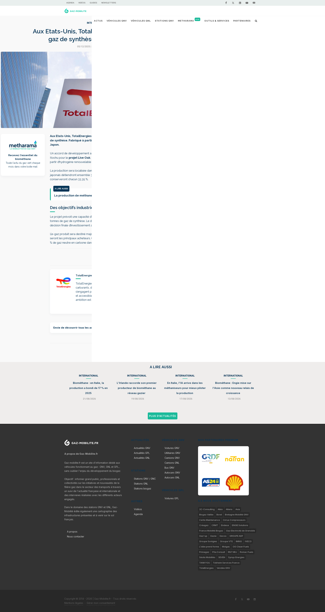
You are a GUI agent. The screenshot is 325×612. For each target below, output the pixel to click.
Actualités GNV (142, 448)
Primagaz (204, 552)
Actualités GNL (142, 457)
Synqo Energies (236, 557)
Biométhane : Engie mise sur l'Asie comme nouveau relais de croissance (233, 388)
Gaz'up (203, 536)
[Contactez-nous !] (254, 3)
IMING (239, 541)
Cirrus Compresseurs (234, 520)
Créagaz (204, 525)
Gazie (213, 536)
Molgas (226, 546)
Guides (93, 3)
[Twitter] (233, 3)
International (88, 375)
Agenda (70, 3)
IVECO (248, 541)
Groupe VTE (226, 541)
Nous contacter (75, 536)
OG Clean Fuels (241, 546)
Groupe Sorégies (208, 541)
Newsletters (108, 3)
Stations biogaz (142, 488)
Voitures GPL (172, 498)
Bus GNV (169, 467)
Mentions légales (73, 602)
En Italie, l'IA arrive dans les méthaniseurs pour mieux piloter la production (185, 388)
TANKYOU (204, 562)
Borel (219, 514)
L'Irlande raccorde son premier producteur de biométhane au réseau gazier (137, 388)
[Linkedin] (240, 3)
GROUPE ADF (236, 536)
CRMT (215, 525)
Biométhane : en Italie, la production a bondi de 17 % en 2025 (88, 388)
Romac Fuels (246, 552)
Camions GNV (172, 457)
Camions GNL (172, 462)
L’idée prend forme (209, 546)
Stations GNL (141, 483)
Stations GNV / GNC (145, 478)
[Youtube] (247, 3)
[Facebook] (226, 3)
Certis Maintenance (209, 520)
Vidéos (81, 3)
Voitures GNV (172, 448)
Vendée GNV (223, 568)
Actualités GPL (142, 452)
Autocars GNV (172, 472)
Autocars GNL (172, 477)
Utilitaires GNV (172, 452)
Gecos (223, 536)
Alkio (220, 509)
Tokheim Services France (226, 562)
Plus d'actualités (162, 415)
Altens (229, 509)
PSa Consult (218, 552)
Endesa (225, 525)
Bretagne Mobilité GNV (236, 514)
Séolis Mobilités (207, 557)
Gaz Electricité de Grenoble (240, 530)
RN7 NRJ (232, 552)
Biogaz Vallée (206, 514)
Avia (237, 509)
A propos (72, 531)
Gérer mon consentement (101, 602)
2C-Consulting (207, 509)
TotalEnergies (206, 568)
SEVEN (221, 557)
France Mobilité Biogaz (211, 530)
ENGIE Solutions (240, 525)
